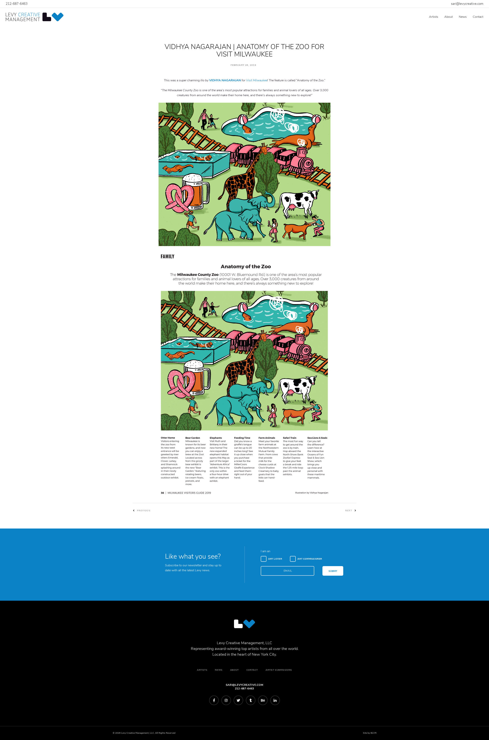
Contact (478, 17)
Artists (433, 17)
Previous (143, 510)
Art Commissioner (309, 558)
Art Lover (275, 558)
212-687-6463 (17, 4)
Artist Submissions (279, 669)
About (448, 17)
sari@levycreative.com (467, 4)
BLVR (373, 732)
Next (349, 510)
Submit (333, 571)
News (463, 17)
